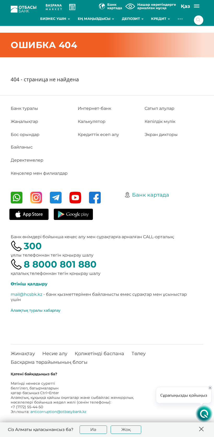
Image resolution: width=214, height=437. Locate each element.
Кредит (159, 18)
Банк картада (150, 195)
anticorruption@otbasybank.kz (58, 411)
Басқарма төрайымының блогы (49, 362)
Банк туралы (24, 108)
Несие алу (54, 353)
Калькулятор (91, 121)
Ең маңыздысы (94, 18)
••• (180, 18)
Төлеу (139, 353)
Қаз (185, 6)
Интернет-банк (94, 108)
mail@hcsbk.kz (26, 294)
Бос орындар (25, 134)
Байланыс (22, 147)
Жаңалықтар (24, 121)
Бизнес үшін (53, 18)
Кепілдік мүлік (160, 121)
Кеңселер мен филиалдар (39, 173)
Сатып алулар (159, 108)
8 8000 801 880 (60, 264)
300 (33, 246)
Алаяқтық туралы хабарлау (36, 310)
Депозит (131, 18)
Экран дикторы (161, 134)
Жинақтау (23, 353)
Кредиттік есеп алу (98, 134)
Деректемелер (27, 160)
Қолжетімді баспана (99, 353)
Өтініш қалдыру (29, 283)
